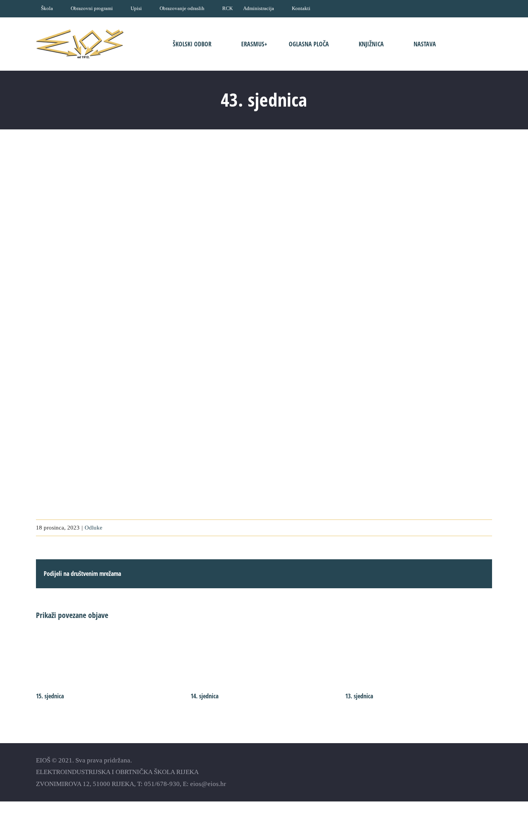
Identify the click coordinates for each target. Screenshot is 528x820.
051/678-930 (162, 784)
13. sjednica (359, 696)
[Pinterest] (488, 772)
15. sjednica (50, 696)
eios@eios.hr (208, 784)
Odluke (93, 528)
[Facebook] (447, 772)
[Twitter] (475, 772)
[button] (468, 43)
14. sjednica (204, 696)
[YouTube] (461, 772)
